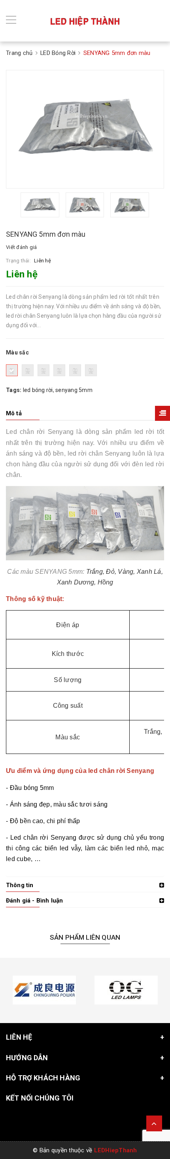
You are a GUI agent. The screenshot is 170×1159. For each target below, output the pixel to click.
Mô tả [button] (14, 413)
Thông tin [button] (19, 885)
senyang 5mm (74, 390)
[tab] (85, 413)
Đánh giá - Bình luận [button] (34, 900)
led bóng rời (38, 390)
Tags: (14, 390)
